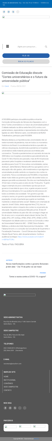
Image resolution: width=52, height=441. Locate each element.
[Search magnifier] (46, 46)
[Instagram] (10, 408)
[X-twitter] (15, 408)
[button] (7, 46)
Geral (7, 86)
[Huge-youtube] (24, 408)
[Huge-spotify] (20, 408)
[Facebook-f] (5, 408)
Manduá (36, 438)
